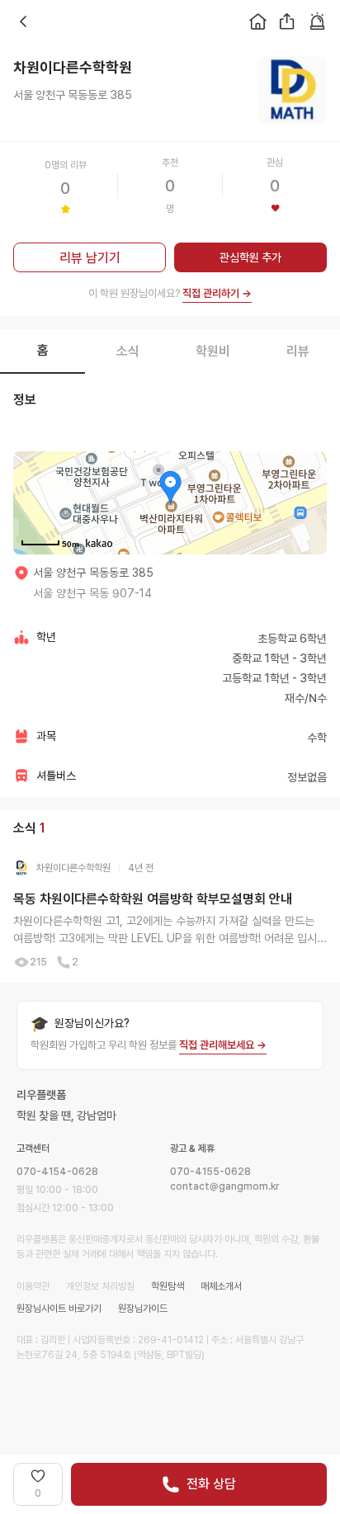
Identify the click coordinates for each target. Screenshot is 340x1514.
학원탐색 (167, 1286)
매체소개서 (221, 1286)
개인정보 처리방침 (100, 1286)
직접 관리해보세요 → (223, 1045)
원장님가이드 (143, 1308)
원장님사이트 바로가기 (59, 1308)
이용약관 (33, 1286)
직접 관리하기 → (217, 293)
